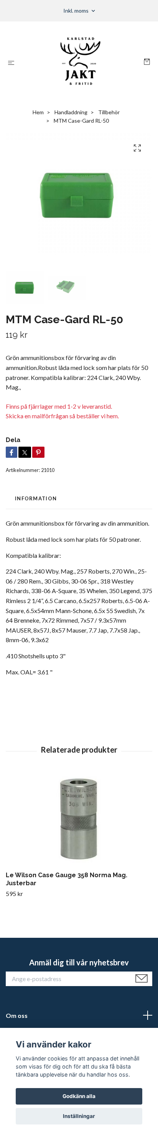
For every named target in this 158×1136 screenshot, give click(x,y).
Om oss (17, 1015)
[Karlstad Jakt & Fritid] (80, 62)
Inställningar (79, 1116)
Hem (38, 112)
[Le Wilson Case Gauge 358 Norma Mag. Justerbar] (79, 820)
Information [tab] (36, 498)
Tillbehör (109, 112)
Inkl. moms (76, 10)
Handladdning (70, 112)
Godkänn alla (79, 1096)
